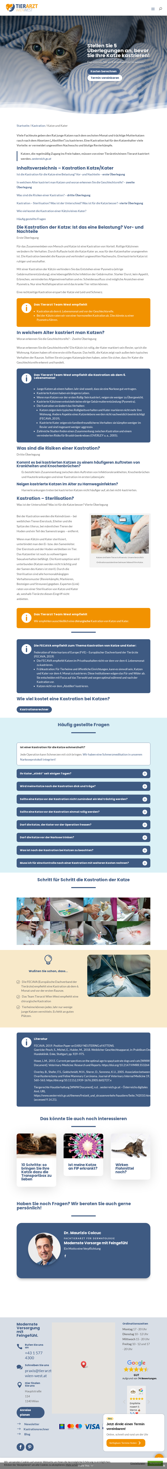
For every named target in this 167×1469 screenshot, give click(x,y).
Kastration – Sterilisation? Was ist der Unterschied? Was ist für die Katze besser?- (80, 203)
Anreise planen (25, 1412)
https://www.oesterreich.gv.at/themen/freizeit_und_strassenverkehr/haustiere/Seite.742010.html (92, 1095)
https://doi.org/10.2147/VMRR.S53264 (125, 1065)
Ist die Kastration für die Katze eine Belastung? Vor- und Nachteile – (71, 174)
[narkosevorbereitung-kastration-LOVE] (67, 920)
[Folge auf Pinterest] (30, 1447)
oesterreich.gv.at (41, 158)
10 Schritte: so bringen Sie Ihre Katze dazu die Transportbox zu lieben (36, 1172)
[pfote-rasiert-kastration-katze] (33, 920)
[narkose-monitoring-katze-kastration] (67, 944)
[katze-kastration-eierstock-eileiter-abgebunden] (100, 944)
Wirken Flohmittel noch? (124, 1168)
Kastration (38, 125)
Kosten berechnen (104, 71)
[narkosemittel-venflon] (100, 920)
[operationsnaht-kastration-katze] (133, 944)
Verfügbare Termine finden (123, 1443)
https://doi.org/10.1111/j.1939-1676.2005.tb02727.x (79, 1080)
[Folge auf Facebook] (20, 1447)
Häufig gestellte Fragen (31, 219)
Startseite (23, 125)
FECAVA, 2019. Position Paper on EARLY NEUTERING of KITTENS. (74, 1045)
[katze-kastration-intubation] (133, 920)
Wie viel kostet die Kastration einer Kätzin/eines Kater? (51, 211)
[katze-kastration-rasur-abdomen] (33, 944)
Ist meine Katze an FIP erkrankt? (83, 1166)
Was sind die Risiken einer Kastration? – (53, 195)
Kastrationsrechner (34, 709)
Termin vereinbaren (105, 78)
